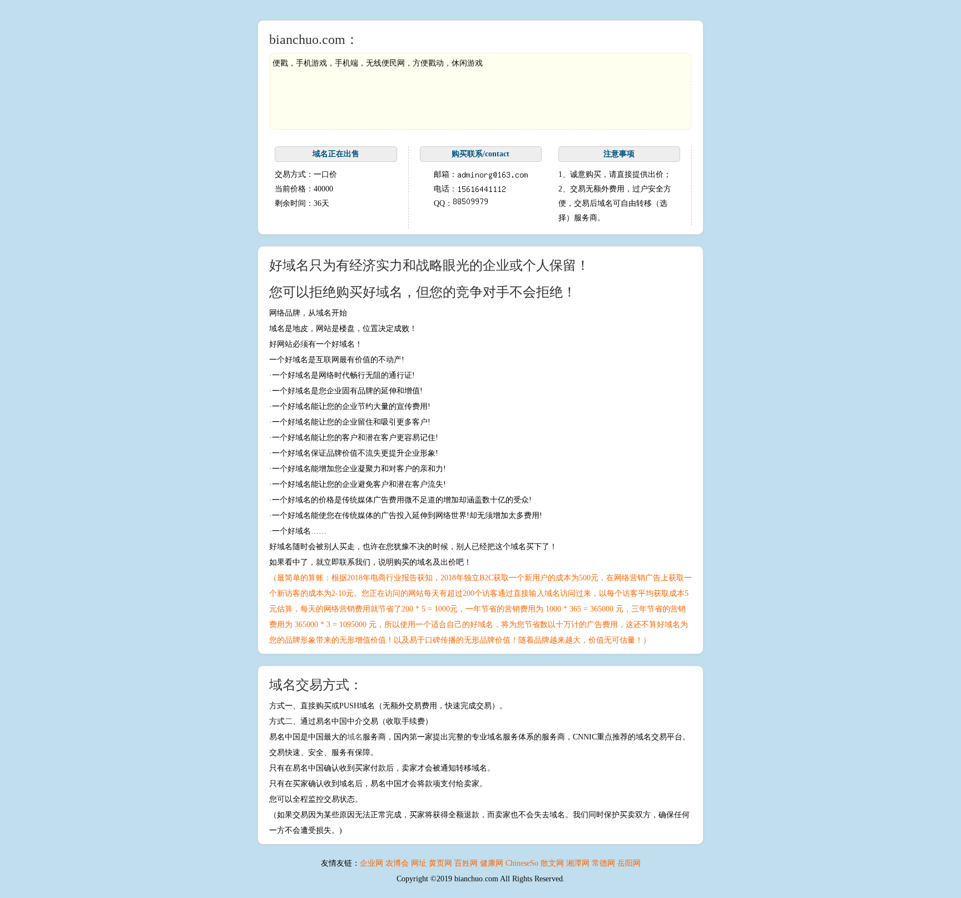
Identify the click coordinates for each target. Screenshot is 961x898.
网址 (419, 863)
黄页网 (440, 863)
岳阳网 (629, 863)
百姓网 (466, 863)
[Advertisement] (475, 96)
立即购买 (336, 222)
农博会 (397, 863)
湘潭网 (578, 863)
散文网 (552, 863)
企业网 (371, 863)
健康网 (491, 863)
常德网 (603, 863)
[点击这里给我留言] (470, 203)
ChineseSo (522, 863)
